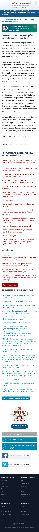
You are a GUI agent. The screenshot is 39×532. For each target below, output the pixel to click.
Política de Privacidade (6, 511)
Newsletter (23, 511)
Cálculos (22, 491)
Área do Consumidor (17, 440)
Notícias (22, 506)
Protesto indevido (8, 200)
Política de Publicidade (6, 514)
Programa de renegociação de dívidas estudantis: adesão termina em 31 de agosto (19, 259)
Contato (22, 509)
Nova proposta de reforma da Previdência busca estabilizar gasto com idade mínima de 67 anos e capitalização (19, 277)
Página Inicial (6, 10)
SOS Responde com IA (25, 480)
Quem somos (4, 506)
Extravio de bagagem (9, 236)
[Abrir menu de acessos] (36, 3)
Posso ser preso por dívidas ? (12, 379)
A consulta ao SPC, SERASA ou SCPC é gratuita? (18, 301)
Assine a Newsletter (17, 434)
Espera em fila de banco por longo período (17, 226)
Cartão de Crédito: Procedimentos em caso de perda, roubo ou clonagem (18, 366)
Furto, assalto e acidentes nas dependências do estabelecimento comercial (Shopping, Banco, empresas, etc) (18, 220)
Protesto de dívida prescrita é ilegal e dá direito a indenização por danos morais (19, 318)
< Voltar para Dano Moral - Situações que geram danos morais (18, 20)
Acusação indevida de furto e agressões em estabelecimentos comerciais (17, 231)
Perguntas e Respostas (20, 10)
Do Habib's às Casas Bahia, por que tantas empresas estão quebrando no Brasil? (17, 265)
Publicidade (23, 529)
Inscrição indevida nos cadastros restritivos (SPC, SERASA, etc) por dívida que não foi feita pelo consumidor (19, 212)
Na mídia (3, 509)
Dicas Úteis (3, 494)
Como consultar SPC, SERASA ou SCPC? (16, 323)
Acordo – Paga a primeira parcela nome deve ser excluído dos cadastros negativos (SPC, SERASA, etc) (19, 162)
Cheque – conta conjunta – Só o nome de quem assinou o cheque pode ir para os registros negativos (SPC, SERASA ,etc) (18, 241)
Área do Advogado (25, 514)
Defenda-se (3, 491)
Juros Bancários (24, 497)
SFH (2, 499)
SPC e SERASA (4, 480)
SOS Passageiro (4, 486)
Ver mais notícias (9, 285)
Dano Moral (3, 483)
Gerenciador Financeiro (26, 494)
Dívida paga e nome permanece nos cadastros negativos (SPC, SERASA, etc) (18, 175)
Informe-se (3, 497)
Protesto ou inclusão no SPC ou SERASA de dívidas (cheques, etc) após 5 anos (19, 169)
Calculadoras (24, 486)
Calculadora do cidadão (26, 489)
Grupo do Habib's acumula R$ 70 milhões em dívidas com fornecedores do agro (17, 271)
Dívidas (2, 489)
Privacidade (16, 529)
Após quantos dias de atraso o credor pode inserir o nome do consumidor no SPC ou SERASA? (19, 312)
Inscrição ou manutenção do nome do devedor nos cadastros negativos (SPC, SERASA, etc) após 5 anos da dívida (19, 194)
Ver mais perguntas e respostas (16, 398)
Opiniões (3, 517)
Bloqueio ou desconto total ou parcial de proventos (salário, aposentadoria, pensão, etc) (18, 181)
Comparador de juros (25, 483)
